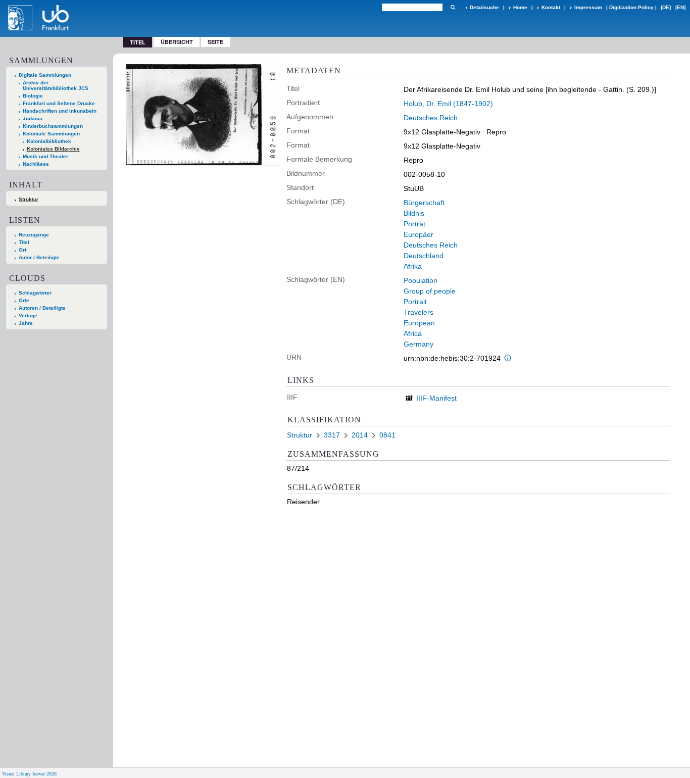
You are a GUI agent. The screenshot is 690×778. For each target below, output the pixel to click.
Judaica (32, 118)
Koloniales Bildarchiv (53, 149)
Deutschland (423, 256)
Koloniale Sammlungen (51, 133)
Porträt (414, 224)
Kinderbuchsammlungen (53, 126)
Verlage (28, 315)
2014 (360, 435)
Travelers (418, 312)
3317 (332, 435)
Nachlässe (36, 164)
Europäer (418, 234)
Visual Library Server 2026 (29, 773)
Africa (413, 333)
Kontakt (550, 7)
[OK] (452, 7)
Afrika (413, 266)
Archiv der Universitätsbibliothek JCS (55, 85)
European (419, 323)
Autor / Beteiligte (39, 257)
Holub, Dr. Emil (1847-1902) (448, 104)
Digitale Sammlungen (45, 75)
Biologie (33, 96)
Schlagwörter (35, 293)
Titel (24, 242)
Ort (22, 250)
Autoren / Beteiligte (42, 308)
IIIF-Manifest (436, 398)
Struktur (28, 199)
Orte (24, 300)
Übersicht (177, 41)
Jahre (26, 323)
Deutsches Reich (431, 118)
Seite (215, 41)
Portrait (415, 302)
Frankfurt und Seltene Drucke (59, 103)
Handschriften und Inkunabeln (59, 111)
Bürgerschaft (424, 203)
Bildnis (414, 213)
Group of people (430, 291)
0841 (387, 435)
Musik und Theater (45, 156)
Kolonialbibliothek (49, 141)
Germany (418, 344)
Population (420, 280)
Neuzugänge (34, 234)
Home (520, 7)
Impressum (588, 7)
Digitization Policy (631, 7)
